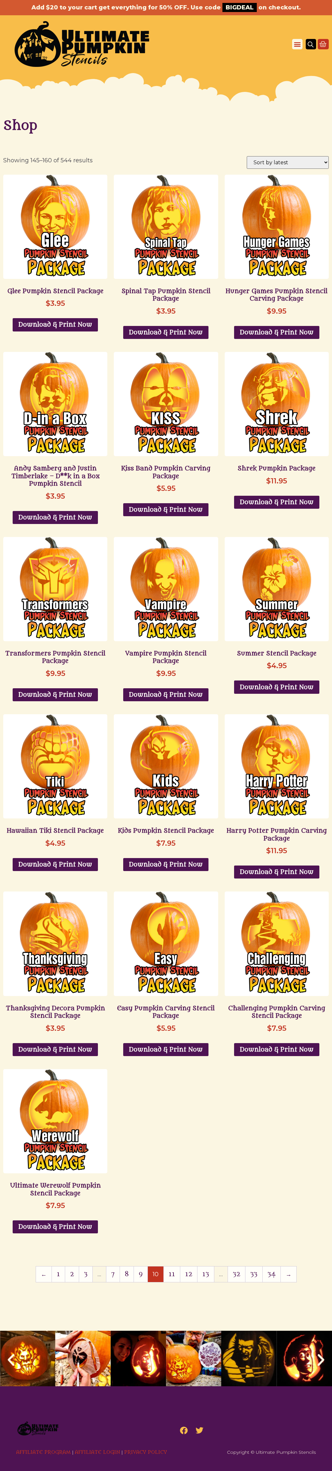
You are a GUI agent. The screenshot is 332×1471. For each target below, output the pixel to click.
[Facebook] (184, 1430)
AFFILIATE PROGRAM (43, 1452)
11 (172, 1274)
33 (253, 1274)
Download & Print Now (55, 324)
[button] (297, 44)
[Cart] (323, 44)
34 (271, 1274)
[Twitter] (199, 1430)
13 (205, 1274)
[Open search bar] (310, 44)
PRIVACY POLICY (145, 1452)
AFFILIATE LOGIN (97, 1452)
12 (188, 1274)
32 (236, 1274)
